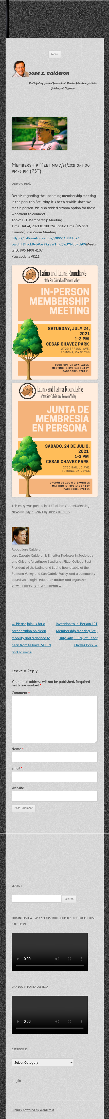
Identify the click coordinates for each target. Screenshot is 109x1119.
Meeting (83, 506)
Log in (16, 1080)
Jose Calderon (58, 512)
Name (18, 749)
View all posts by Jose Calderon (37, 586)
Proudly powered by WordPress (33, 1110)
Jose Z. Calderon (49, 73)
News (16, 512)
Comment (21, 692)
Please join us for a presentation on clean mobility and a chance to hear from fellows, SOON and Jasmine (31, 637)
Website (18, 788)
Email (17, 768)
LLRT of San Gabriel (61, 506)
